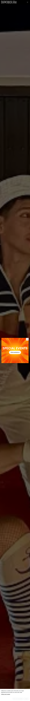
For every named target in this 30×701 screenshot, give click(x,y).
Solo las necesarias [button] (17, 698)
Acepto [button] (26, 698)
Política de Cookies (5, 694)
